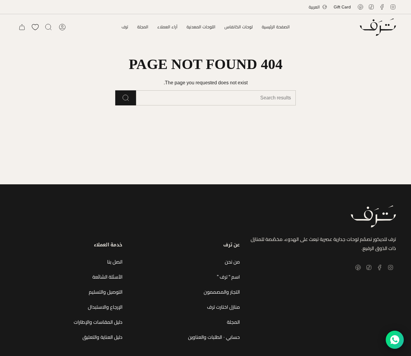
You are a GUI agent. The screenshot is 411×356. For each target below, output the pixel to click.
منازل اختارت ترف (223, 307)
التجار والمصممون (222, 292)
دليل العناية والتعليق (102, 337)
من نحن (232, 261)
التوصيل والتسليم (105, 292)
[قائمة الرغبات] (35, 27)
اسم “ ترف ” (228, 276)
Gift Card (342, 7)
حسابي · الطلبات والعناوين (214, 337)
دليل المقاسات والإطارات (98, 322)
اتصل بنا (114, 261)
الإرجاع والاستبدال (105, 307)
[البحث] (125, 97)
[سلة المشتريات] (22, 27)
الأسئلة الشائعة (107, 276)
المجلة (233, 322)
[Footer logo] (373, 216)
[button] (238, 27)
